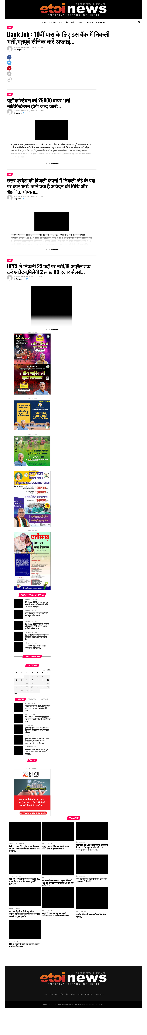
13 (16, 684)
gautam (19, 113)
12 (48, 680)
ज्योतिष (73, 22)
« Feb (16, 694)
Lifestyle (90, 22)
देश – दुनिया (52, 22)
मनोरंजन (81, 22)
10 (37, 680)
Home (44, 22)
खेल (67, 22)
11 (43, 680)
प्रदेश (60, 22)
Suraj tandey (20, 50)
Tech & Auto (100, 22)
